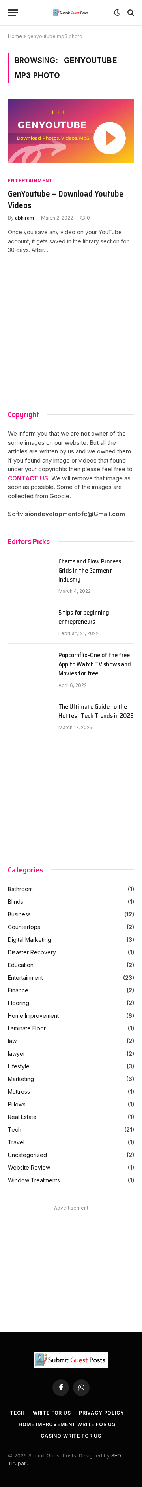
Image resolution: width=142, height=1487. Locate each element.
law (12, 1040)
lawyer (16, 1053)
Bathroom (20, 889)
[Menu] (13, 13)
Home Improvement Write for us (67, 1424)
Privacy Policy (101, 1413)
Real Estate (22, 1116)
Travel (16, 1142)
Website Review (29, 1167)
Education (21, 965)
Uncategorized (27, 1154)
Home (15, 36)
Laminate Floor (27, 1028)
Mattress (19, 1091)
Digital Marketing (29, 939)
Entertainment (30, 180)
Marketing (21, 1078)
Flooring (18, 1003)
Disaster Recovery (32, 952)
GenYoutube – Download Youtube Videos (65, 199)
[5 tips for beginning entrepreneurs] (29, 622)
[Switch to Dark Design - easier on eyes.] (117, 12)
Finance (18, 990)
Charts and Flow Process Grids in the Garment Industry (89, 570)
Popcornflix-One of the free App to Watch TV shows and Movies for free (94, 664)
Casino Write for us (71, 1436)
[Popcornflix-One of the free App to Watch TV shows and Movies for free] (29, 665)
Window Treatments (34, 1180)
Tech (14, 1129)
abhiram (24, 218)
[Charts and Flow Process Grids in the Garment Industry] (29, 571)
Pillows (17, 1104)
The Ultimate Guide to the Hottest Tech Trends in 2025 (95, 711)
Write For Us (52, 1413)
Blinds (15, 901)
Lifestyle (19, 1066)
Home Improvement (33, 1015)
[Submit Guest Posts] (71, 13)
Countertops (24, 927)
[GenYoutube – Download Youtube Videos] (71, 134)
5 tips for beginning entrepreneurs (83, 617)
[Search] (130, 13)
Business (19, 914)
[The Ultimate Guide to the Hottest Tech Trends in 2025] (29, 717)
